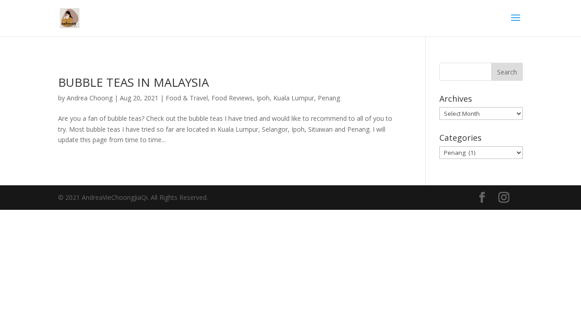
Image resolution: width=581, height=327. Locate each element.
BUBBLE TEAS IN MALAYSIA (133, 82)
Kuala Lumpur (293, 98)
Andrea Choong (90, 98)
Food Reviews (232, 98)
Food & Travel (187, 98)
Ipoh (263, 98)
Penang (329, 98)
